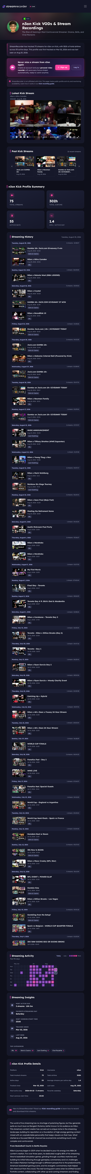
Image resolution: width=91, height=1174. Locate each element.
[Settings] (70, 137)
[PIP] (74, 137)
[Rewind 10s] (20, 137)
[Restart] (13, 137)
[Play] (17, 137)
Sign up (63, 67)
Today (58, 956)
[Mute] (58, 137)
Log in (76, 67)
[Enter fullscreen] (78, 137)
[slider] (34, 137)
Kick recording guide (46, 84)
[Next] (79, 166)
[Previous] (12, 166)
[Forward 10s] (24, 137)
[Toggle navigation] (85, 6)
